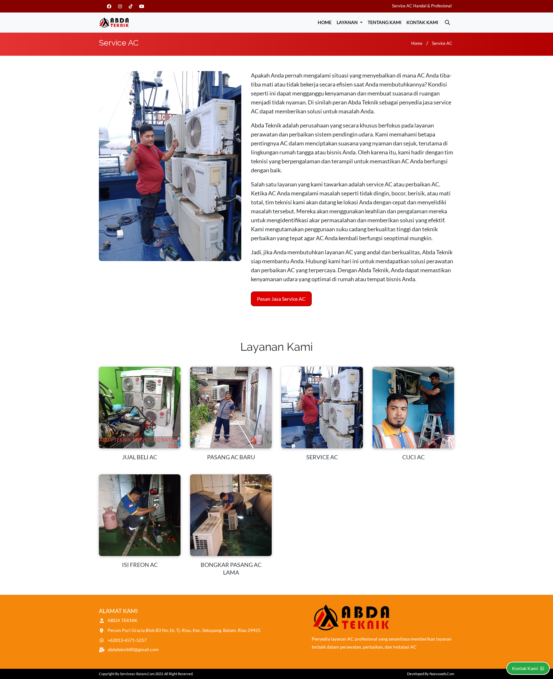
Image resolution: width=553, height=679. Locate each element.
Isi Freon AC (140, 564)
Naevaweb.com (441, 674)
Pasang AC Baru (231, 457)
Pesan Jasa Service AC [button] (281, 299)
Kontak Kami (422, 22)
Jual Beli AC (139, 457)
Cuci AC (413, 457)
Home (325, 22)
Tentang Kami (384, 22)
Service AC (442, 43)
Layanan (348, 22)
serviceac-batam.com (137, 674)
